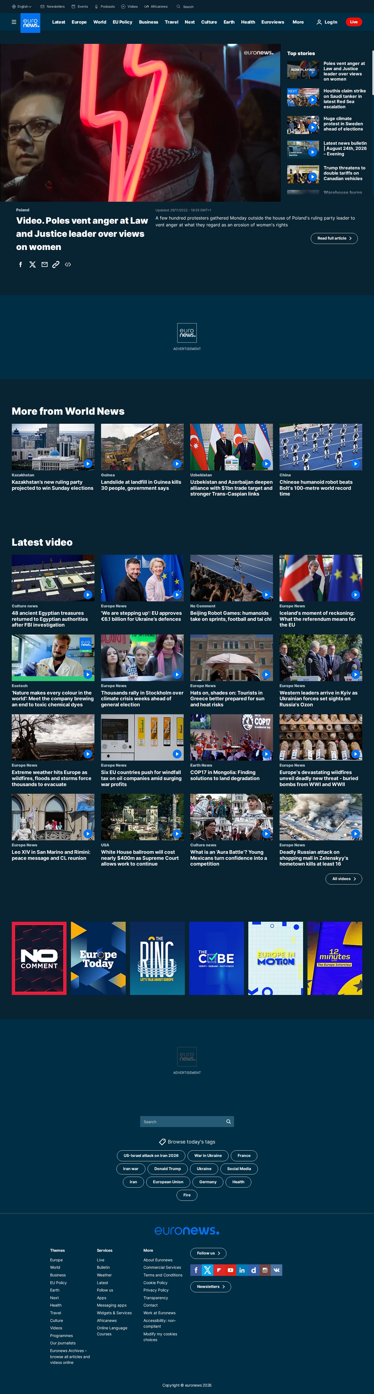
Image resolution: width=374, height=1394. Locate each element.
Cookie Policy (155, 1282)
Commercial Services (162, 1267)
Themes (57, 1250)
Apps (101, 1297)
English (23, 6)
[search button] (178, 6)
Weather (104, 1275)
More (148, 1250)
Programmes (61, 1335)
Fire (187, 1195)
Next (190, 22)
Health (248, 22)
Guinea (108, 475)
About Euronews (157, 1259)
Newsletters (208, 1286)
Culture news (25, 606)
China (285, 475)
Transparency (155, 1297)
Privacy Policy (156, 1290)
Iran (133, 1181)
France (244, 1155)
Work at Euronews (159, 1312)
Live (354, 21)
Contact (150, 1305)
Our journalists (63, 1343)
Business (148, 22)
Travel (171, 22)
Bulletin (103, 1267)
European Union (168, 1181)
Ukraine (204, 1168)
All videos (341, 879)
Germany (208, 1181)
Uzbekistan (201, 475)
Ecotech (20, 685)
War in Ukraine (208, 1155)
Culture (209, 22)
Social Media (239, 1168)
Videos (56, 1327)
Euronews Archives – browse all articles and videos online (70, 1356)
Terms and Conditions (162, 1275)
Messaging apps (111, 1305)
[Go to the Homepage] (30, 23)
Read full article (332, 238)
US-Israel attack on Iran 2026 (151, 1155)
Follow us (105, 1290)
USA (105, 845)
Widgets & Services (114, 1312)
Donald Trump (167, 1168)
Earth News (201, 765)
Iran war (131, 1168)
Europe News (113, 606)
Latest (58, 22)
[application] (140, 123)
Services (105, 1250)
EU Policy (123, 22)
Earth (229, 22)
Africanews (107, 1320)
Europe (79, 22)
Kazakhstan (23, 475)
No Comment (202, 606)
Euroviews (272, 22)
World (99, 22)
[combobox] (206, 6)
